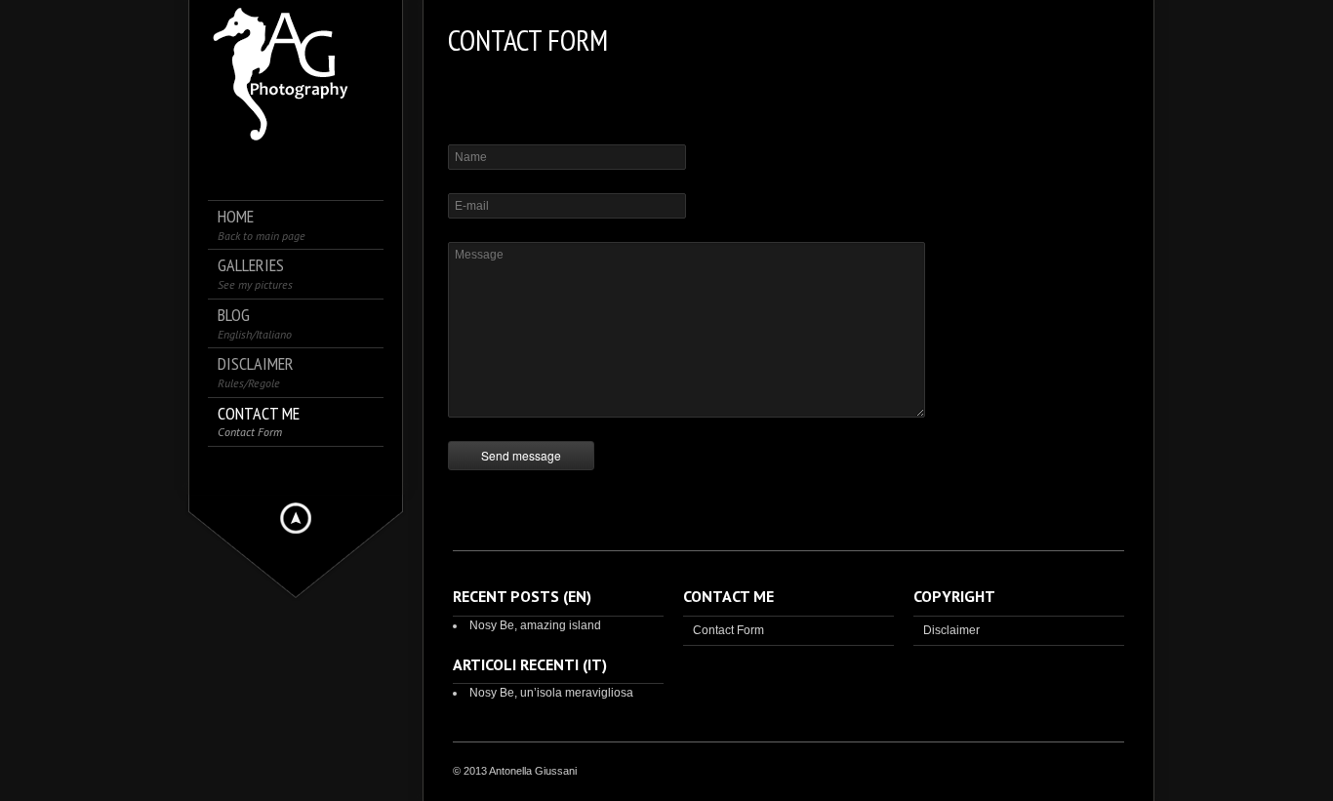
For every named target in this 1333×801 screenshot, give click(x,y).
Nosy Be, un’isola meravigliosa (551, 693)
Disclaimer (951, 630)
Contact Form (728, 630)
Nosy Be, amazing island (535, 625)
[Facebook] (296, 470)
